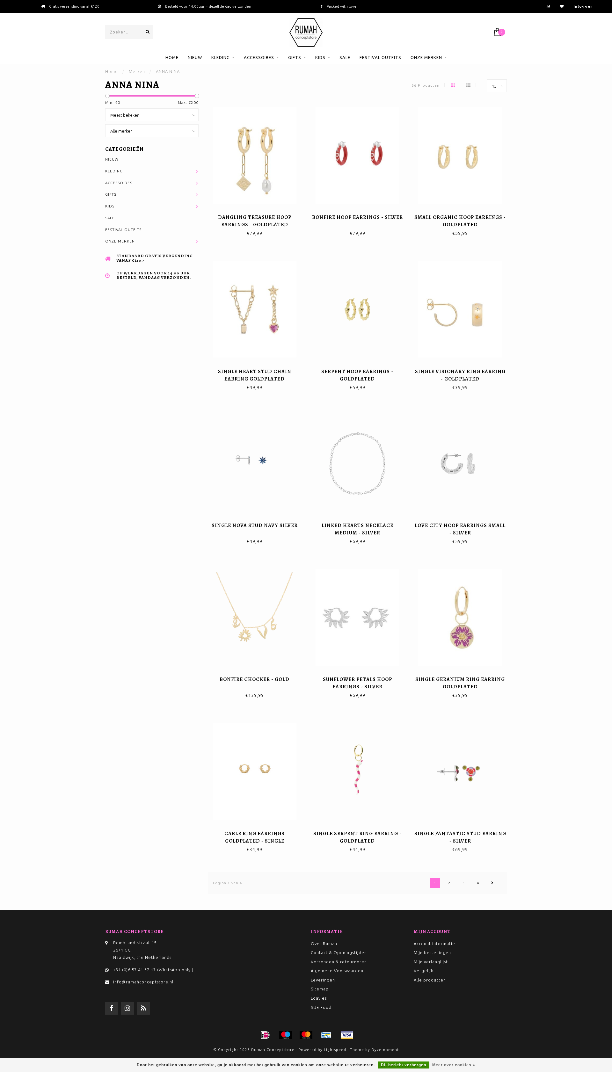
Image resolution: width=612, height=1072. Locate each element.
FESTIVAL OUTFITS (380, 57)
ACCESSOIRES (259, 57)
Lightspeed (335, 1049)
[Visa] (347, 1035)
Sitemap (320, 989)
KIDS (320, 57)
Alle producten (430, 980)
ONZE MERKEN (426, 57)
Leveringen (323, 980)
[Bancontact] (326, 1035)
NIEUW (195, 57)
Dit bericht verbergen (403, 1065)
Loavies (319, 998)
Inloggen (583, 6)
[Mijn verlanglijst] (562, 6)
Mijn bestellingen (432, 952)
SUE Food (321, 1007)
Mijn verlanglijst (431, 962)
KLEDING (220, 57)
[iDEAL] (265, 1035)
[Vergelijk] (548, 6)
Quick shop (257, 215)
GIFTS (294, 57)
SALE (344, 57)
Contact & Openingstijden (339, 952)
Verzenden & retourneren (339, 962)
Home (171, 57)
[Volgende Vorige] (492, 883)
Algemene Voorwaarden (337, 970)
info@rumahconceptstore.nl (143, 982)
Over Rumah (324, 943)
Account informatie (434, 943)
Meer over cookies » (453, 1065)
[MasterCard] (306, 1035)
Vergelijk (423, 970)
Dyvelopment (385, 1049)
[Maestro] (286, 1035)
